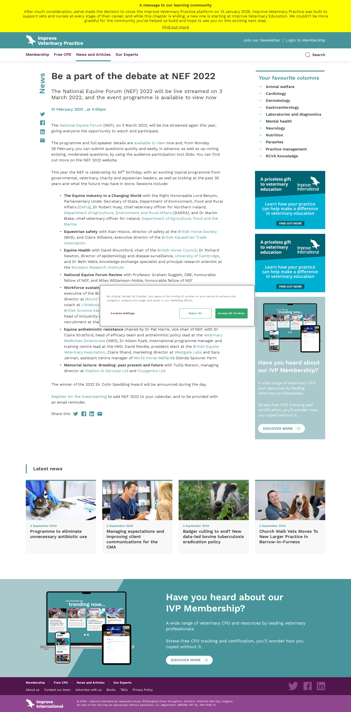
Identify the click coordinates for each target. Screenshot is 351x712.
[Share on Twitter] (35, 114)
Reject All (195, 313)
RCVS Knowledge (282, 156)
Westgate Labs (188, 352)
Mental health (279, 121)
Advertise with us (88, 690)
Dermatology (278, 100)
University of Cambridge (197, 256)
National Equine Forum (80, 125)
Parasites (274, 142)
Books (111, 690)
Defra (84, 207)
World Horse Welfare (153, 358)
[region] (177, 306)
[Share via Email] (35, 140)
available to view (149, 143)
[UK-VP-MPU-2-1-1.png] (290, 200)
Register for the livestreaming (79, 396)
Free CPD (62, 54)
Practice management (286, 149)
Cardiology (276, 93)
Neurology (275, 128)
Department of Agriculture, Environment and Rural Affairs (118, 212)
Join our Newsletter (261, 40)
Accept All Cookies (231, 313)
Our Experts (127, 54)
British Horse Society (197, 231)
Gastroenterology (282, 107)
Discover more (278, 428)
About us (32, 690)
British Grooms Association (89, 310)
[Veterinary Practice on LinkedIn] (321, 686)
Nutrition (274, 135)
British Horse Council (177, 250)
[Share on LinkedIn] (35, 131)
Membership (37, 54)
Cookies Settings (123, 313)
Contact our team (57, 690)
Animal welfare (280, 86)
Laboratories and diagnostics (293, 114)
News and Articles (93, 54)
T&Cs (124, 690)
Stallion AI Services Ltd (106, 371)
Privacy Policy (143, 690)
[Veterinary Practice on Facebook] (307, 686)
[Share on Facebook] (35, 122)
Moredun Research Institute (97, 267)
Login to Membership (305, 40)
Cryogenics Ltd (151, 371)
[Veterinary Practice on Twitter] (293, 686)
